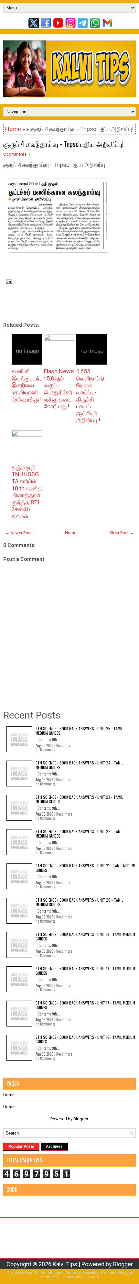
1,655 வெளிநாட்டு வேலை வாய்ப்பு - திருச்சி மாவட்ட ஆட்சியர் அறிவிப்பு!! (90, 395)
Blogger (80, 1118)
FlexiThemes (36, 1273)
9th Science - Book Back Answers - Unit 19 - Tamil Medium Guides (85, 936)
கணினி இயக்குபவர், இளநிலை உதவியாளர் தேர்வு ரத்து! (26, 385)
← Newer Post (18, 532)
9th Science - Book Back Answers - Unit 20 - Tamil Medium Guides (79, 902)
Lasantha (90, 1273)
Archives (54, 1146)
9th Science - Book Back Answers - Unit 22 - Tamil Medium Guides (79, 834)
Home (13, 129)
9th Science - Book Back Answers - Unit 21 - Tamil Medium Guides (85, 868)
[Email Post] (7, 281)
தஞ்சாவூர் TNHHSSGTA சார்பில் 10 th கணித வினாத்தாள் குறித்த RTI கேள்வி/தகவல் (27, 492)
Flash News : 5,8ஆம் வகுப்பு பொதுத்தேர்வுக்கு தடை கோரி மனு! (59, 389)
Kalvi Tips (65, 1264)
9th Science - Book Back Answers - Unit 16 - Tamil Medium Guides (85, 1039)
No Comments (45, 749)
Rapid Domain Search (80, 1277)
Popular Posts (21, 1146)
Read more (64, 745)
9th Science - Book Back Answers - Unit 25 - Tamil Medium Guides (79, 731)
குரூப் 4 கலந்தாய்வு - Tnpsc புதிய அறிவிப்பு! (63, 144)
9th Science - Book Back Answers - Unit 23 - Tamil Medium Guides (79, 799)
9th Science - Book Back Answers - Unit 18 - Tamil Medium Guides (85, 971)
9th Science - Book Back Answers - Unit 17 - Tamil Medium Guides (85, 1005)
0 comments (15, 154)
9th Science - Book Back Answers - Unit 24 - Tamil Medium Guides (79, 765)
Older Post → (121, 532)
